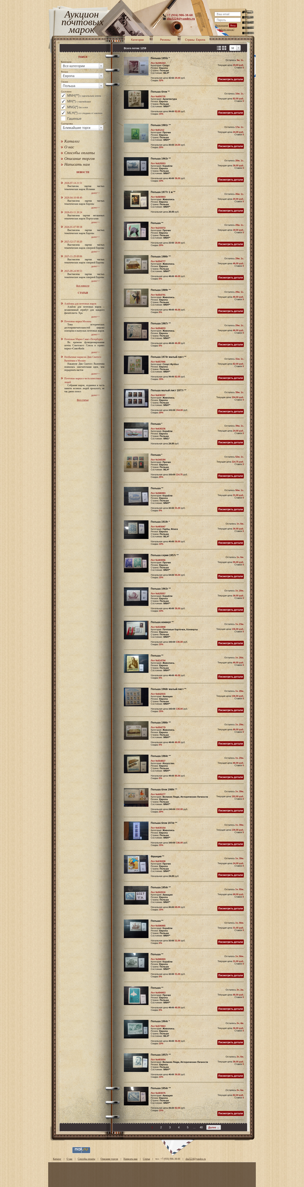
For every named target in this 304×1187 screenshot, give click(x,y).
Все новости (82, 285)
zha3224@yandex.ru (181, 18)
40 (201, 1127)
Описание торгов (79, 158)
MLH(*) (84, 113)
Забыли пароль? (226, 29)
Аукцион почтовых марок (81, 22)
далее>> (95, 192)
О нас (69, 147)
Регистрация (221, 25)
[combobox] (82, 66)
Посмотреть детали (230, 79)
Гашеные (74, 118)
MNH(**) (84, 95)
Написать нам (77, 164)
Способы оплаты (79, 152)
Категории (137, 39)
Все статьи (83, 400)
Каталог (72, 141)
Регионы (165, 39)
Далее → (213, 1127)
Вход (233, 25)
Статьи (146, 1158)
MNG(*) (77, 107)
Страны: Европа (195, 39)
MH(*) (79, 101)
